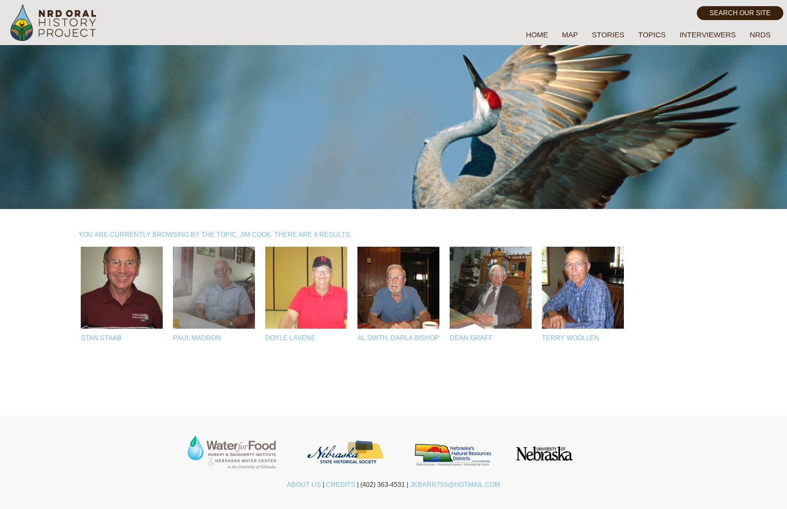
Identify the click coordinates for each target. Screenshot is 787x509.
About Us (304, 484)
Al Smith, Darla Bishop (398, 337)
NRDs (760, 35)
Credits (340, 484)
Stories (608, 35)
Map (570, 35)
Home (537, 35)
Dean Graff (471, 337)
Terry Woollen (570, 337)
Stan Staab (101, 337)
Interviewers (708, 35)
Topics (652, 35)
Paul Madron (197, 337)
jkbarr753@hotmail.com (455, 484)
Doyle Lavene (290, 337)
